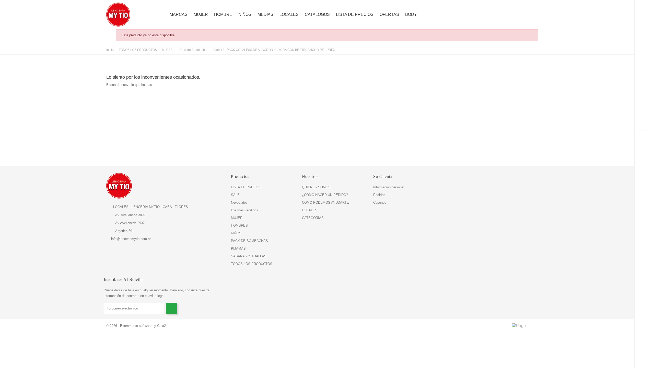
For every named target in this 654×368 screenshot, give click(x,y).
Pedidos (379, 195)
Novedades (239, 202)
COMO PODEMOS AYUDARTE (325, 202)
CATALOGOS (317, 14)
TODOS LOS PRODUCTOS (251, 264)
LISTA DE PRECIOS (354, 14)
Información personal (388, 187)
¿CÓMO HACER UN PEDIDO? (325, 195)
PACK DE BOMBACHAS (249, 241)
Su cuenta (382, 176)
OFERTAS (389, 14)
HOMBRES (239, 225)
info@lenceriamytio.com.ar (131, 239)
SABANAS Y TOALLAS (248, 256)
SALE (235, 195)
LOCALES (289, 14)
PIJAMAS (238, 248)
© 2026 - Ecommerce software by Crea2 (136, 326)
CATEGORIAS (313, 218)
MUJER (201, 14)
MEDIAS (265, 14)
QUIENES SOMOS (316, 187)
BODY (411, 14)
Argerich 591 (120, 231)
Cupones (379, 202)
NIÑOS (244, 14)
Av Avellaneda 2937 (125, 223)
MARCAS (179, 14)
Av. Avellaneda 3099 (125, 215)
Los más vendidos (244, 210)
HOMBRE (223, 14)
